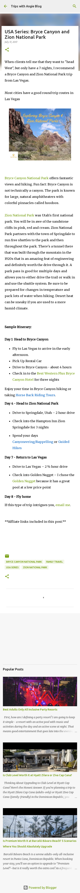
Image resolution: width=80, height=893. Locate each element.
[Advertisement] (22, 641)
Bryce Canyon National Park (24, 562)
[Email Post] (7, 557)
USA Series (12, 567)
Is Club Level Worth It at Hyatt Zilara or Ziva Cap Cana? (37, 775)
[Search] (74, 6)
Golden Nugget (24, 481)
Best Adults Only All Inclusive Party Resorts (30, 709)
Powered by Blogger (42, 887)
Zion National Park (35, 567)
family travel (54, 562)
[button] (7, 50)
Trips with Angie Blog (26, 6)
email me (63, 505)
